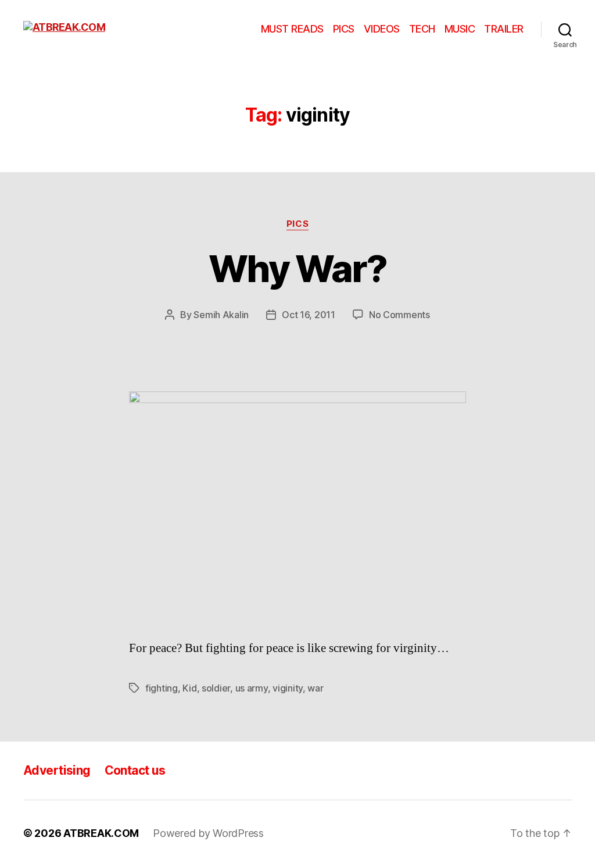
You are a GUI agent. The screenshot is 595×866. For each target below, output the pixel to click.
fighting (161, 688)
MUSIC (460, 29)
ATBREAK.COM (101, 833)
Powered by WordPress (208, 833)
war (315, 688)
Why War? (297, 268)
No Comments (399, 314)
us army (251, 688)
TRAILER (504, 29)
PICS (343, 29)
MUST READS (292, 29)
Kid (189, 688)
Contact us (135, 770)
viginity (288, 688)
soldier (216, 688)
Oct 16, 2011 (308, 314)
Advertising (57, 770)
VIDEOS (382, 29)
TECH (422, 29)
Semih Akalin (221, 314)
